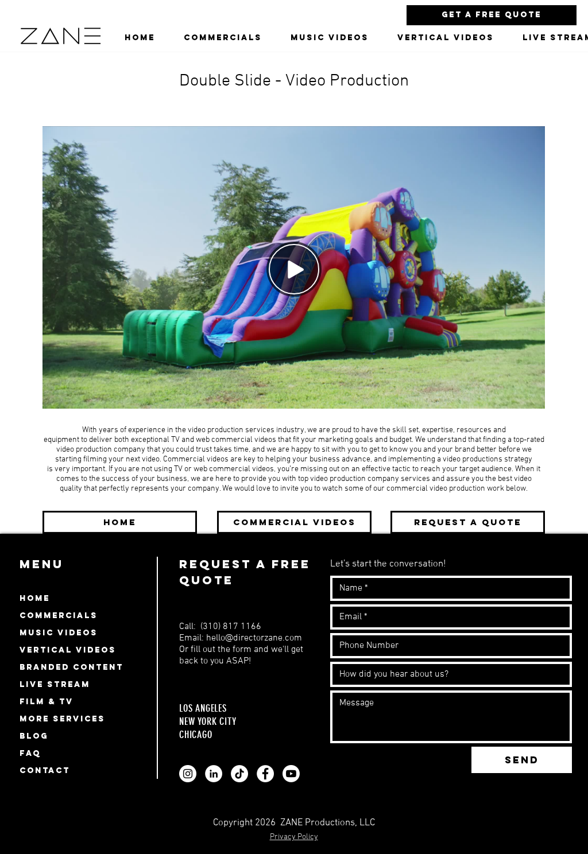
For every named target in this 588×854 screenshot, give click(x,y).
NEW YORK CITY (207, 721)
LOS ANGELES (204, 708)
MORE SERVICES (62, 719)
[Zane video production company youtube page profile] (291, 773)
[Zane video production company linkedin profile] (213, 773)
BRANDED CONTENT (71, 667)
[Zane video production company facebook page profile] (265, 773)
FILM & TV (47, 702)
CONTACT (45, 770)
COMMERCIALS (59, 615)
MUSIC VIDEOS (59, 633)
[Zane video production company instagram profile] (187, 773)
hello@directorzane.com (254, 638)
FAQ (30, 753)
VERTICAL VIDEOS (68, 650)
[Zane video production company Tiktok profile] (239, 773)
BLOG (34, 736)
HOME (35, 598)
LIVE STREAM (55, 684)
